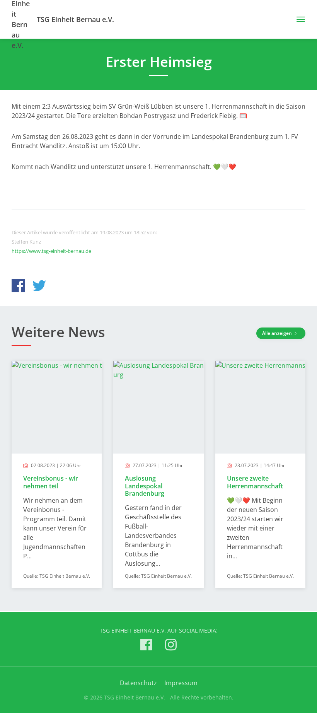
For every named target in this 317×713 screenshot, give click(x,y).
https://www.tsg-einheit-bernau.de (51, 250)
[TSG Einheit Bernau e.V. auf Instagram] (171, 646)
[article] (57, 474)
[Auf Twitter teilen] (39, 287)
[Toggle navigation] (297, 19)
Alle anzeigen (277, 333)
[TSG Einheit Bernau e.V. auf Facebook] (146, 646)
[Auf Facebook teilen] (18, 287)
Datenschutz (138, 683)
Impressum (181, 683)
